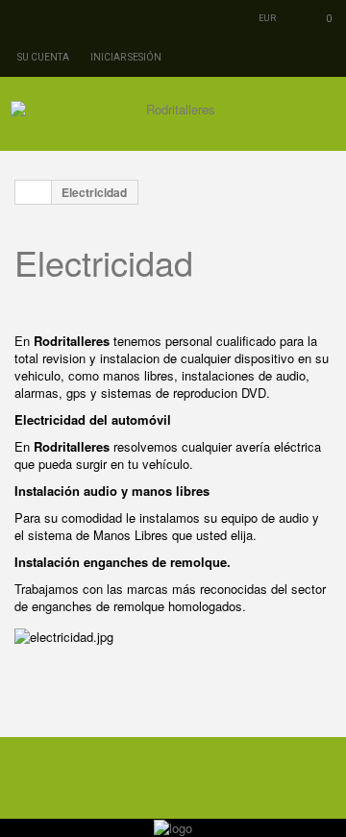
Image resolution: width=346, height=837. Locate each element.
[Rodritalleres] (173, 120)
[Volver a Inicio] (33, 192)
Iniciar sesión (125, 57)
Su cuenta (43, 57)
